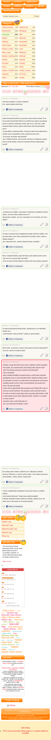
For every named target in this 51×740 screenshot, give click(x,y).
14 (39, 91)
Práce (10, 67)
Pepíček (27, 60)
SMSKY (29, 6)
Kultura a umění (10, 49)
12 (32, 91)
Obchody (27, 56)
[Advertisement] (25, 179)
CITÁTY (18, 2)
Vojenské (10, 74)
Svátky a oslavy (27, 70)
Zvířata (27, 78)
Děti (27, 34)
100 (48, 88)
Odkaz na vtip (6, 561)
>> (25, 93)
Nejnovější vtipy (7, 525)
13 (35, 91)
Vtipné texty (27, 27)
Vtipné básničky (10, 27)
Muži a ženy (10, 52)
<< (4, 91)
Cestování (10, 34)
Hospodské (27, 42)
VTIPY (7, 2)
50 (48, 86)
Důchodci (27, 38)
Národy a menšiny (10, 56)
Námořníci (27, 52)
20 (45, 86)
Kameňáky (27, 45)
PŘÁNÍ (18, 6)
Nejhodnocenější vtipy (9, 529)
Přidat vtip (5, 536)
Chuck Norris (10, 45)
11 (28, 91)
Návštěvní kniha (11, 11)
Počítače (10, 63)
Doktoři (10, 38)
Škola (27, 67)
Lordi (27, 49)
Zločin (10, 78)
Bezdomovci (10, 31)
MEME (41, 6)
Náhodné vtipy (7, 532)
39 (44, 91)
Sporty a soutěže (10, 70)
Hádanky (10, 42)
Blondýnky (27, 31)
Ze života (27, 74)
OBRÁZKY (32, 2)
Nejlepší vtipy (6, 522)
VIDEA (7, 6)
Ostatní (10, 60)
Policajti (27, 63)
